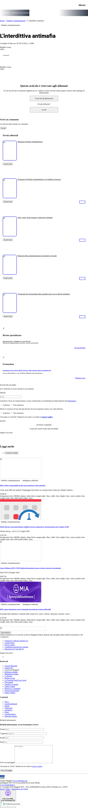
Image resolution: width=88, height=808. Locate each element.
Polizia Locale (10, 678)
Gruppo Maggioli (11, 666)
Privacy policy (10, 645)
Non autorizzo (18, 405)
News (7, 702)
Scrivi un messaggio (7, 762)
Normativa (8, 710)
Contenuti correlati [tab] (12, 453)
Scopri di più (8, 164)
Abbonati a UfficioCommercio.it (16, 641)
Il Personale (9, 682)
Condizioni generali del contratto (16, 647)
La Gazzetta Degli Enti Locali (15, 680)
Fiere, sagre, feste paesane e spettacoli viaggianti (35, 218)
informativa (72, 401)
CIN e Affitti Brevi (75, 13)
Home (2, 21)
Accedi (44, 110)
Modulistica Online (11, 674)
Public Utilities (10, 693)
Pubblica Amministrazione (15, 21)
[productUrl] (10, 160)
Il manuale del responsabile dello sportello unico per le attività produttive (44, 294)
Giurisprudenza (10, 714)
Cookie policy (10, 643)
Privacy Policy (5, 789)
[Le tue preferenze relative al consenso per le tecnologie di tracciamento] (12, 804)
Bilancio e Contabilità (12, 689)
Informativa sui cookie (20, 789)
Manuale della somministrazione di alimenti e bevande (37, 256)
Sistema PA (9, 668)
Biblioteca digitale (11, 672)
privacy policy (47, 417)
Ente (1, 742)
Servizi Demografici (12, 691)
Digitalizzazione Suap (38, 13)
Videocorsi (8, 708)
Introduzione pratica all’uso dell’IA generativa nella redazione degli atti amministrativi (27, 370)
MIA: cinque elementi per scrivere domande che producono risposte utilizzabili (25, 609)
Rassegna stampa (11, 716)
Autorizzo (6, 405)
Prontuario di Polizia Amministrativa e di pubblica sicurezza (39, 179)
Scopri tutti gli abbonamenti (44, 98)
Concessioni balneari (53, 13)
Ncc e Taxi (65, 13)
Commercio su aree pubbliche (21, 13)
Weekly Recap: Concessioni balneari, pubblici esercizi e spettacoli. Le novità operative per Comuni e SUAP (34, 527)
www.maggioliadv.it (7, 785)
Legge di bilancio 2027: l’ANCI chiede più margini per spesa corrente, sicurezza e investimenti (30, 568)
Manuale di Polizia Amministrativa (30, 142)
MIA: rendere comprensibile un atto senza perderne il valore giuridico (22, 485)
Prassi (7, 712)
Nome (2, 729)
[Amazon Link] (82, 201)
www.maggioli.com (20, 781)
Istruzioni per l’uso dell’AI (14, 649)
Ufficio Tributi (10, 686)
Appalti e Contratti (11, 684)
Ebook (7, 706)
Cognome (3, 733)
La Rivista (8, 676)
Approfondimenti (11, 704)
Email (2, 738)
